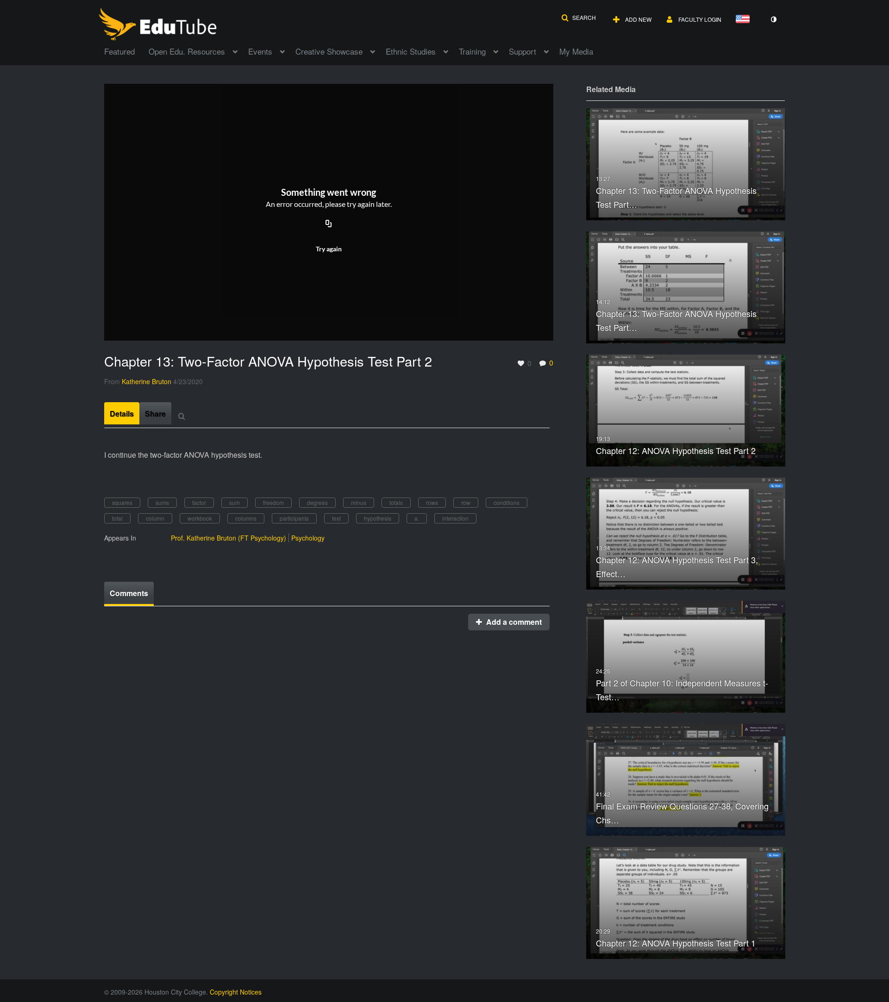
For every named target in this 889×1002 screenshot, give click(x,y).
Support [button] (522, 51)
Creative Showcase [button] (329, 51)
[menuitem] (126, 50)
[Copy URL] (328, 224)
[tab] (121, 413)
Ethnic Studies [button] (411, 51)
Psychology (308, 537)
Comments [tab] (129, 593)
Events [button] (260, 51)
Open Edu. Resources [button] (187, 51)
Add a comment (513, 621)
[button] (578, 17)
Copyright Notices (236, 991)
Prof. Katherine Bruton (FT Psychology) (228, 537)
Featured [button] (119, 51)
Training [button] (472, 51)
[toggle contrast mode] (773, 19)
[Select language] (744, 19)
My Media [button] (576, 51)
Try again (329, 249)
